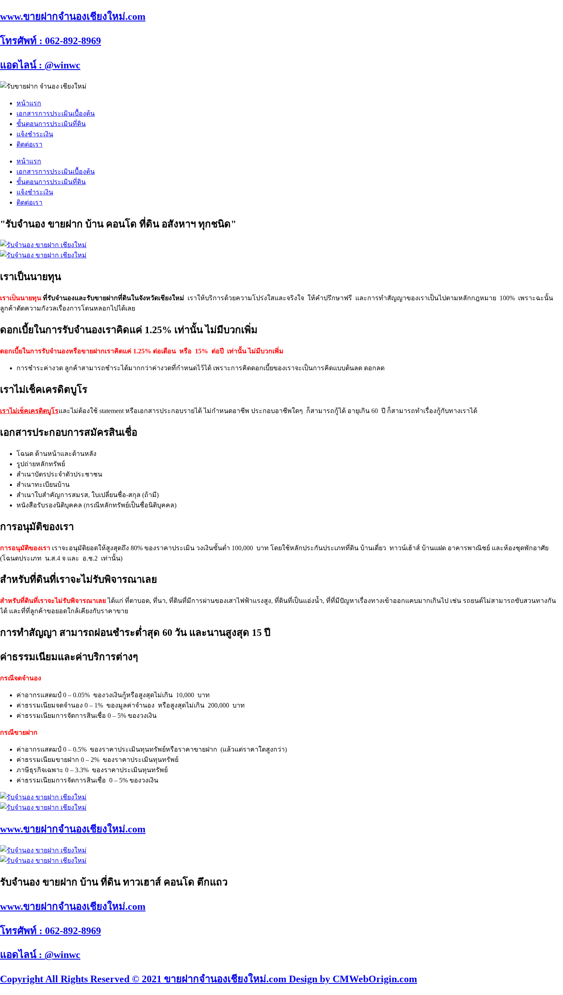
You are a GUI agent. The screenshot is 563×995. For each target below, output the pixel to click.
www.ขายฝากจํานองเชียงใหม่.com (72, 16)
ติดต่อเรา (29, 144)
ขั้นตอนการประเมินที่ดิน (51, 123)
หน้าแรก (28, 103)
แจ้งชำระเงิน (34, 134)
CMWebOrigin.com (375, 979)
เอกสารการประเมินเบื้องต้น (55, 113)
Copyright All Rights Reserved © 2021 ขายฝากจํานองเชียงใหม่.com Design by (166, 979)
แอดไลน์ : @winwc (40, 65)
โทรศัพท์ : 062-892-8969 (50, 40)
